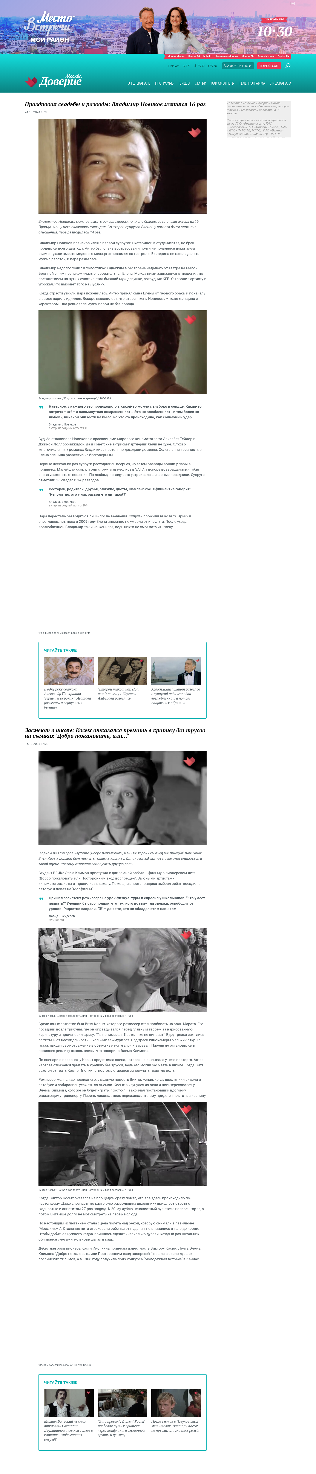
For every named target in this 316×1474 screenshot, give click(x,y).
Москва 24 (194, 56)
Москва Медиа (176, 56)
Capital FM (284, 56)
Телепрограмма (252, 83)
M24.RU (207, 56)
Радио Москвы (266, 56)
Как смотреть (222, 83)
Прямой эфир (269, 66)
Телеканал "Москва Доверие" (53, 80)
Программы (164, 83)
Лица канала (280, 83)
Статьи (200, 83)
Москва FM (248, 56)
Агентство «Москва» (227, 56)
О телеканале (139, 83)
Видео (184, 83)
